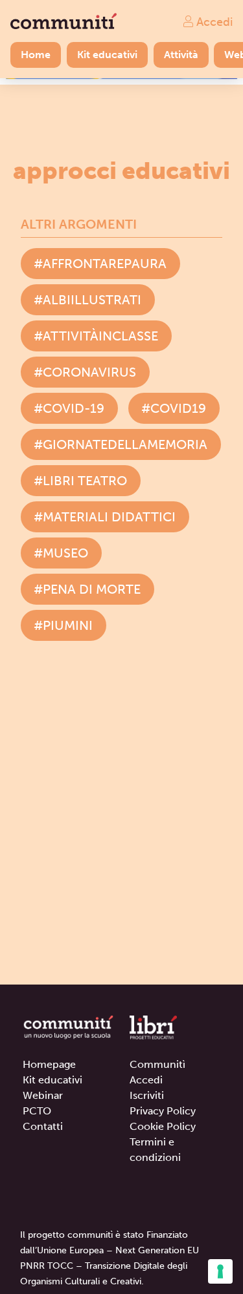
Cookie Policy (163, 1126)
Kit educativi (107, 54)
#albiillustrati (87, 300)
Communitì (157, 1064)
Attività (181, 54)
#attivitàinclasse (96, 336)
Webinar (43, 1095)
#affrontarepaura (100, 263)
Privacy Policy (163, 1111)
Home (36, 54)
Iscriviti (147, 1095)
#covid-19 (69, 408)
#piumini (63, 625)
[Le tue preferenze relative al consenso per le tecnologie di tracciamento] (220, 1271)
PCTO (37, 1111)
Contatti (43, 1126)
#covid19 (173, 408)
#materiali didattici (105, 517)
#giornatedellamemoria (120, 444)
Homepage (49, 1064)
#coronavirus (85, 372)
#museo (61, 553)
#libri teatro (80, 480)
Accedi (213, 21)
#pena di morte (87, 589)
